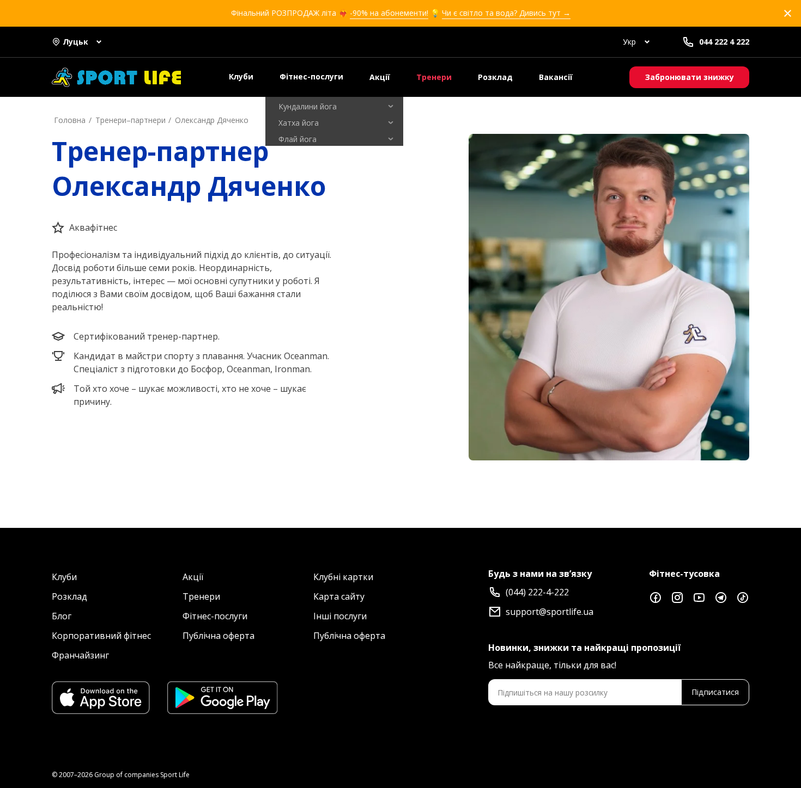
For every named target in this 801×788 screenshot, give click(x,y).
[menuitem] (334, 106)
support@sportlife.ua (549, 612)
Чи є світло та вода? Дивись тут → (506, 13)
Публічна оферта (218, 636)
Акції (379, 77)
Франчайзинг (80, 655)
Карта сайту (339, 596)
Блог (61, 616)
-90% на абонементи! (389, 13)
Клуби (241, 76)
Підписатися (715, 692)
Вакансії (556, 77)
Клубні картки (343, 577)
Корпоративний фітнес (101, 636)
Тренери (434, 77)
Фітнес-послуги (311, 76)
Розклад (495, 77)
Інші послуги (340, 616)
